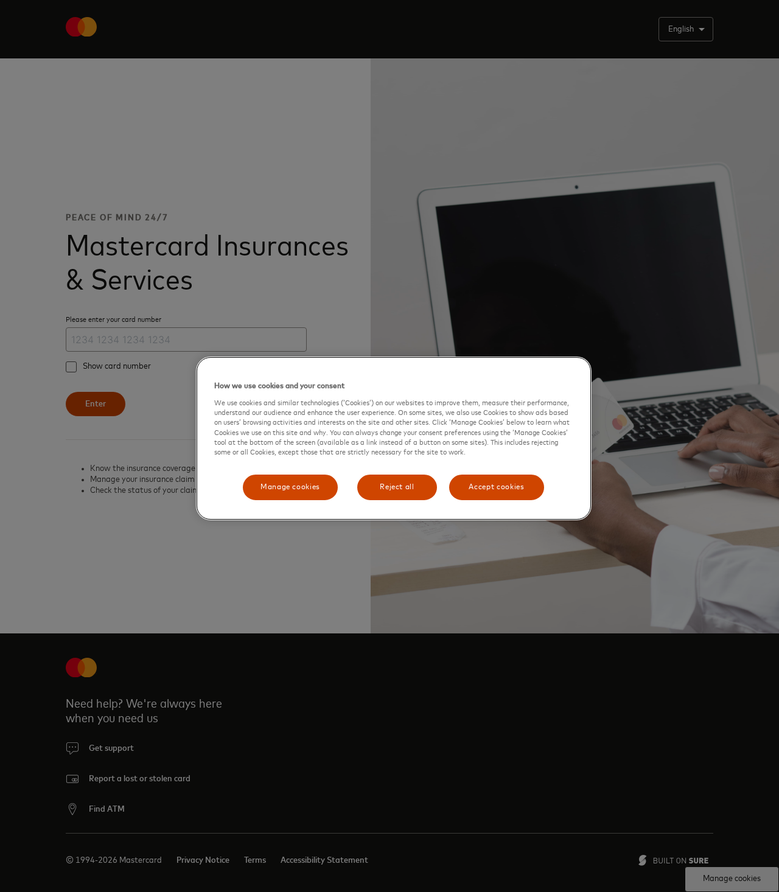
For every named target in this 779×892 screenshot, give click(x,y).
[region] (394, 438)
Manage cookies (290, 487)
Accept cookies (496, 487)
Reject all (397, 487)
